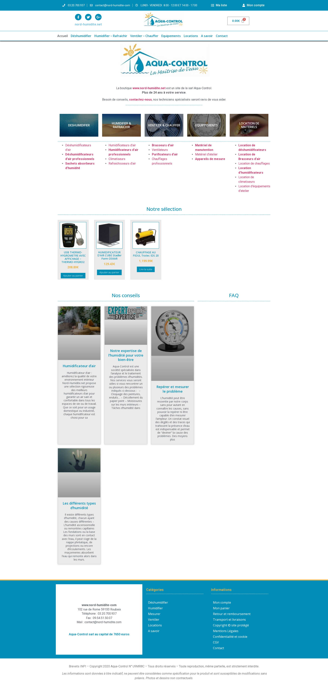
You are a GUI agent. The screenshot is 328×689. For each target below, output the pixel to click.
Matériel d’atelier (206, 154)
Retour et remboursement (232, 614)
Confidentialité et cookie (230, 637)
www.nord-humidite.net (149, 88)
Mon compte (222, 602)
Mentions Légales (225, 631)
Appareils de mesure (210, 159)
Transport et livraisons (229, 619)
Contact (222, 36)
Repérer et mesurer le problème (172, 388)
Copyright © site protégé (231, 625)
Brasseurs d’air (163, 145)
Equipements (171, 36)
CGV (216, 642)
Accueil (62, 36)
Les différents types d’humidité (79, 505)
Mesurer (154, 614)
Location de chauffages (254, 163)
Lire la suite (145, 269)
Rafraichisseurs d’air (122, 163)
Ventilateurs (160, 150)
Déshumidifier (81, 36)
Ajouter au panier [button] (73, 275)
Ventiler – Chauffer (144, 36)
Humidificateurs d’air (122, 145)
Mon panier (221, 608)
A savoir (207, 36)
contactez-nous (140, 99)
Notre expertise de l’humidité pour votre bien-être (125, 355)
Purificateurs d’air (165, 154)
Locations (191, 36)
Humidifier (155, 608)
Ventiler (153, 619)
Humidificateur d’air (79, 366)
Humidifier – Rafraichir (110, 36)
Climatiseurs (117, 159)
